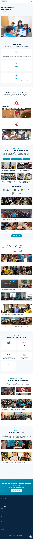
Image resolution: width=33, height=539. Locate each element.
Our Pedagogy (3, 518)
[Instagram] (17, 537)
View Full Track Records (16, 235)
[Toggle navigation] (31, 1)
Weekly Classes (3, 508)
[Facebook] (15, 537)
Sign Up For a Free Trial (16, 490)
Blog (1, 521)
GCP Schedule (3, 511)
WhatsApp (2, 529)
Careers (2, 519)
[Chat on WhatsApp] (30, 536)
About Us (2, 516)
